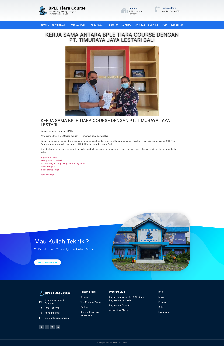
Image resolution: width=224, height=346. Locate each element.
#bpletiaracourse (49, 157)
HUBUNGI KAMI (176, 25)
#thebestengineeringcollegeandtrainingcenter (63, 163)
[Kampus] (124, 10)
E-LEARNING (153, 25)
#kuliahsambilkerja (50, 169)
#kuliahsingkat (48, 166)
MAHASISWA (126, 25)
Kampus (133, 8)
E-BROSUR (113, 25)
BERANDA (45, 25)
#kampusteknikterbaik (51, 160)
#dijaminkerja (47, 174)
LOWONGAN (140, 25)
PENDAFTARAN (97, 25)
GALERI (164, 25)
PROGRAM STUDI (78, 25)
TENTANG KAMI (58, 25)
